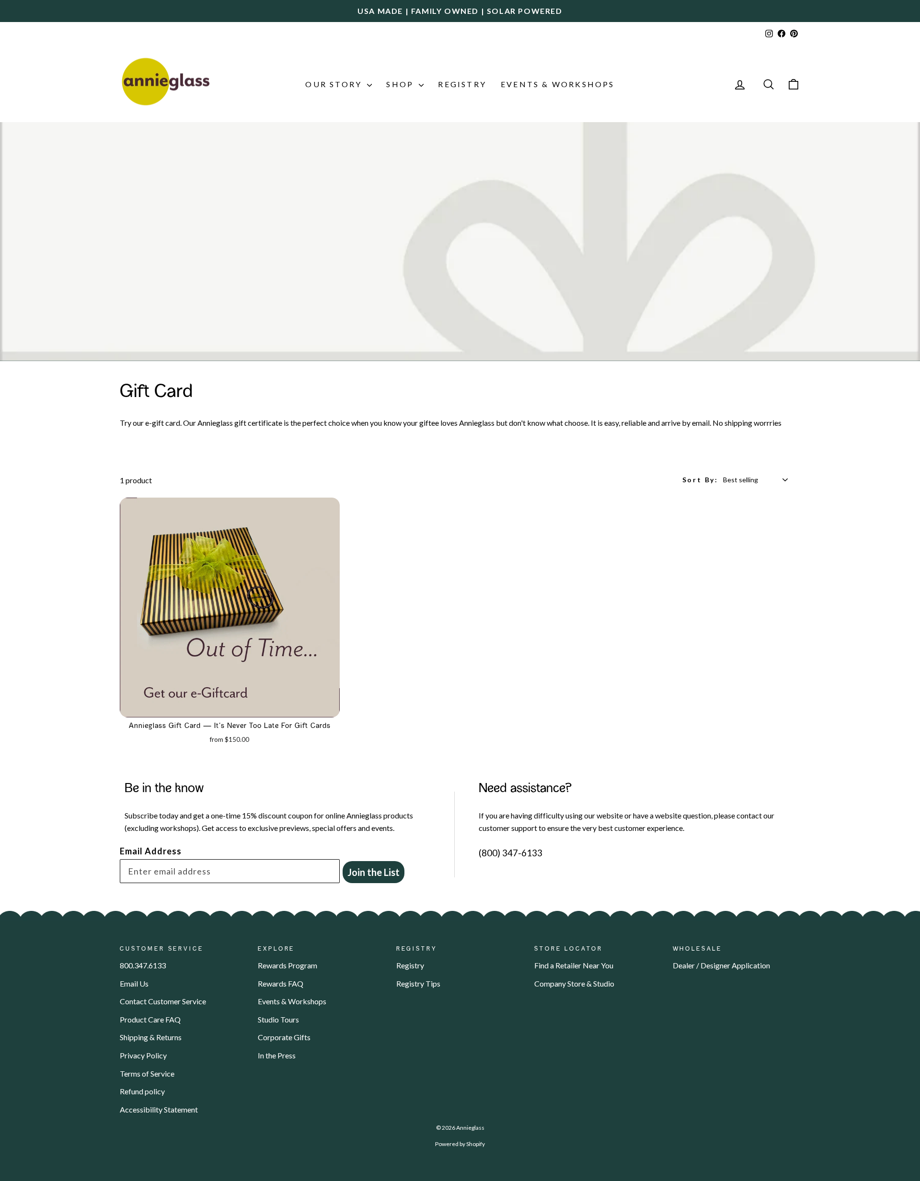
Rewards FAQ (280, 983)
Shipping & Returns (151, 1037)
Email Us (134, 983)
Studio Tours (278, 1019)
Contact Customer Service (163, 1001)
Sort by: (700, 480)
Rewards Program (287, 965)
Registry (462, 84)
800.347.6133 (143, 965)
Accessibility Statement (159, 1109)
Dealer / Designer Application (721, 965)
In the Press (277, 1055)
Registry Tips (418, 983)
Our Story (335, 84)
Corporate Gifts (284, 1037)
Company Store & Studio (574, 983)
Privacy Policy (143, 1055)
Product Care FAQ (150, 1019)
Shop (401, 84)
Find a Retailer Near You (573, 965)
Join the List (373, 872)
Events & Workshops (558, 84)
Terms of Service (147, 1073)
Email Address (151, 851)
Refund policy (142, 1091)
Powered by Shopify (460, 1143)
